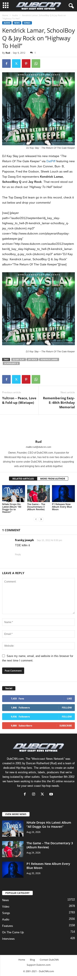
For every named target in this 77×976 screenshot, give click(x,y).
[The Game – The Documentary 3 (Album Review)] (38, 493)
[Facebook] (6, 63)
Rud (8, 52)
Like (69, 698)
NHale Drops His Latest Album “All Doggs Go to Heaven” (11, 507)
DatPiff (50, 161)
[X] (43, 794)
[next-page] (41, 519)
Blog (32, 959)
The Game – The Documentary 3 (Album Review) (36, 506)
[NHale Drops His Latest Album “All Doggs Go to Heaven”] (13, 493)
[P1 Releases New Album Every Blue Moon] (63, 493)
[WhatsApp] (36, 63)
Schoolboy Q (11, 363)
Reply (18, 554)
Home (5, 15)
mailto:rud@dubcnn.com (38, 447)
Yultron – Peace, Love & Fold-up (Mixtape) (19, 400)
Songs (27, 22)
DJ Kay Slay (18, 359)
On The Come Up (13, 932)
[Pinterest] (26, 63)
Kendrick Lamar (49, 359)
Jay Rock (32, 359)
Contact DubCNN (49, 959)
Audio (15, 15)
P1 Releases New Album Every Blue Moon (62, 506)
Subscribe (65, 725)
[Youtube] (52, 794)
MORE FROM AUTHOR (52, 478)
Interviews (8, 938)
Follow (67, 707)
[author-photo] (38, 427)
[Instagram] (34, 794)
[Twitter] (16, 63)
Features (7, 926)
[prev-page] (36, 519)
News (17, 22)
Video (5, 906)
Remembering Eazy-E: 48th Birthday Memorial (59, 402)
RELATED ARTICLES (23, 478)
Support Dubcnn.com (38, 964)
